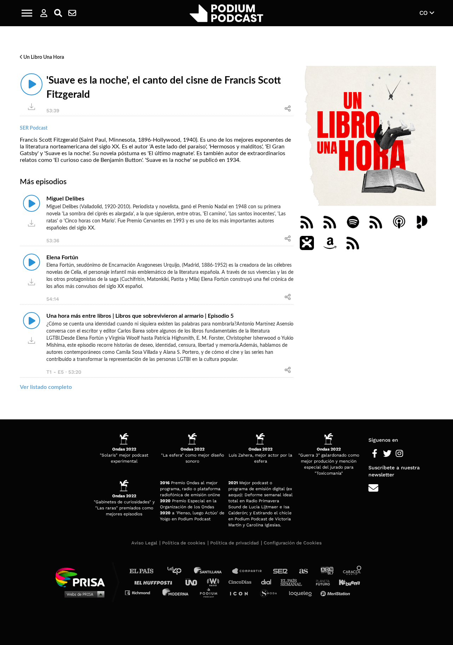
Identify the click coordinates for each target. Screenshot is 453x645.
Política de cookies (183, 542)
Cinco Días (242, 581)
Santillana (212, 571)
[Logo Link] (226, 13)
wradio (215, 581)
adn (326, 571)
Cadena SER (280, 571)
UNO (194, 581)
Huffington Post (155, 581)
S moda (271, 592)
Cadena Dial (268, 581)
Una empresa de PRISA (82, 577)
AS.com (303, 571)
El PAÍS (145, 571)
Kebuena (346, 581)
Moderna (176, 592)
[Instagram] (399, 453)
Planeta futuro (320, 581)
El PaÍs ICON (241, 592)
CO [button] (424, 12)
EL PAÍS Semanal (295, 581)
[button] (27, 13)
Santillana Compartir (250, 571)
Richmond (141, 592)
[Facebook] (374, 453)
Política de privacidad (234, 542)
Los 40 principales (179, 571)
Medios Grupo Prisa (82, 594)
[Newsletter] (72, 13)
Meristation (336, 592)
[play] (31, 84)
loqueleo (302, 592)
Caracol (352, 571)
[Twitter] (387, 453)
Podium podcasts (211, 592)
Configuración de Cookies (293, 542)
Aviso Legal (144, 542)
